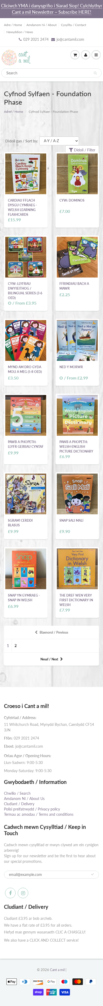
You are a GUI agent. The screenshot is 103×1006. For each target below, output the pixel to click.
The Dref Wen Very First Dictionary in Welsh (76, 600)
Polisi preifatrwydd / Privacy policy (32, 809)
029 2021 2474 (36, 39)
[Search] (95, 73)
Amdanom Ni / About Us (24, 798)
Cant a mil (57, 970)
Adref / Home (13, 112)
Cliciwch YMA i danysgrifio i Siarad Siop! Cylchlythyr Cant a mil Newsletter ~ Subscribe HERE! (51, 9)
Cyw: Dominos (72, 200)
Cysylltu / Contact (73, 25)
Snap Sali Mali (71, 520)
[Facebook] (10, 893)
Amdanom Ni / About (41, 25)
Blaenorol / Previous (54, 632)
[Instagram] (23, 893)
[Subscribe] (92, 874)
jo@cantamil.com (70, 39)
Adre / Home (13, 25)
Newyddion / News (19, 32)
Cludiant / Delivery (19, 804)
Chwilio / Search (17, 793)
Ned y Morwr (71, 367)
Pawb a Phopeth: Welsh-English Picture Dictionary (76, 446)
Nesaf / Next (49, 659)
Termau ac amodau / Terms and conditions (38, 814)
